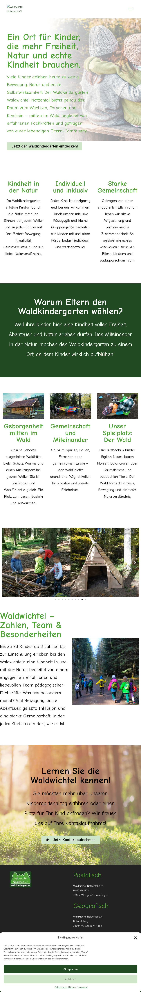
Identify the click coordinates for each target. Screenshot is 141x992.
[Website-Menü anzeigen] (130, 9)
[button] (135, 938)
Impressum (82, 987)
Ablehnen (70, 979)
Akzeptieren (71, 969)
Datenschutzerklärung (65, 987)
